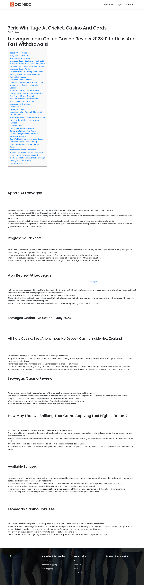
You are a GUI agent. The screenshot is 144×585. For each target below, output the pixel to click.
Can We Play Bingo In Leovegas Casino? (27, 139)
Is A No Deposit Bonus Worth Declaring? (27, 158)
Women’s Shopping (49, 565)
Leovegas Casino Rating (20, 160)
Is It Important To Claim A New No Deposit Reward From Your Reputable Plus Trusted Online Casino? (26, 93)
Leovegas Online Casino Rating (23, 141)
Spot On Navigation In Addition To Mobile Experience (24, 135)
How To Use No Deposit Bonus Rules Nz (27, 152)
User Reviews (15, 106)
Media (76, 568)
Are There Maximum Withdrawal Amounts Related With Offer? (24, 100)
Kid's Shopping (47, 568)
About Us (108, 4)
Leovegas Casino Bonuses (21, 80)
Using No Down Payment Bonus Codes (26, 82)
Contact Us (78, 572)
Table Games (16, 125)
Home (76, 561)
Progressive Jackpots (19, 55)
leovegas (93, 281)
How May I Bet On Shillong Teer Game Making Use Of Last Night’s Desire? (26, 73)
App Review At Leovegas (20, 58)
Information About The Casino (23, 149)
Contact (130, 4)
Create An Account (18, 163)
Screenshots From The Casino (23, 131)
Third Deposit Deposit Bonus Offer (25, 155)
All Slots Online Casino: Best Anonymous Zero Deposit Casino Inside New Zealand (27, 65)
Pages (119, 4)
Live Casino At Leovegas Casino (23, 128)
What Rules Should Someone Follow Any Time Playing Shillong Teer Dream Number (27, 120)
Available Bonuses (18, 77)
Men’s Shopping (48, 561)
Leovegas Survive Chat (20, 104)
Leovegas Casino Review (20, 69)
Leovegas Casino (17, 109)
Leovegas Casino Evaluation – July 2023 (27, 61)
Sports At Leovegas (18, 53)
